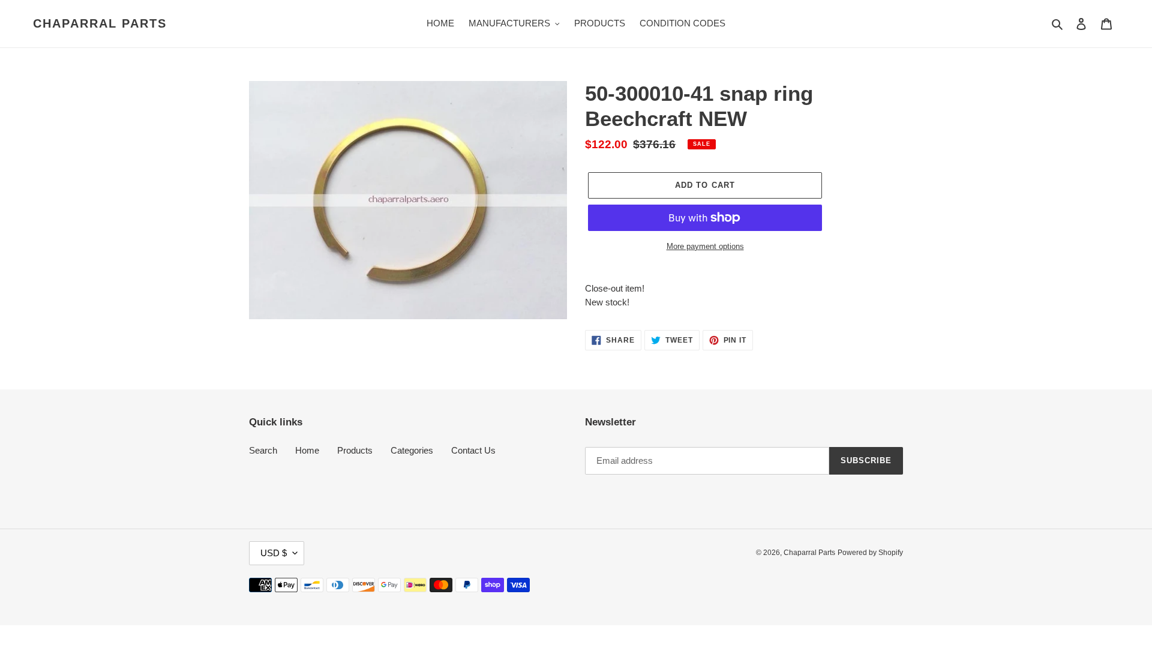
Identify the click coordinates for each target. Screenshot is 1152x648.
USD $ (273, 553)
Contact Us (473, 450)
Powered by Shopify (870, 552)
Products (355, 450)
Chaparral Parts (100, 23)
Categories (412, 450)
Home (307, 450)
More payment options (705, 246)
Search (263, 450)
